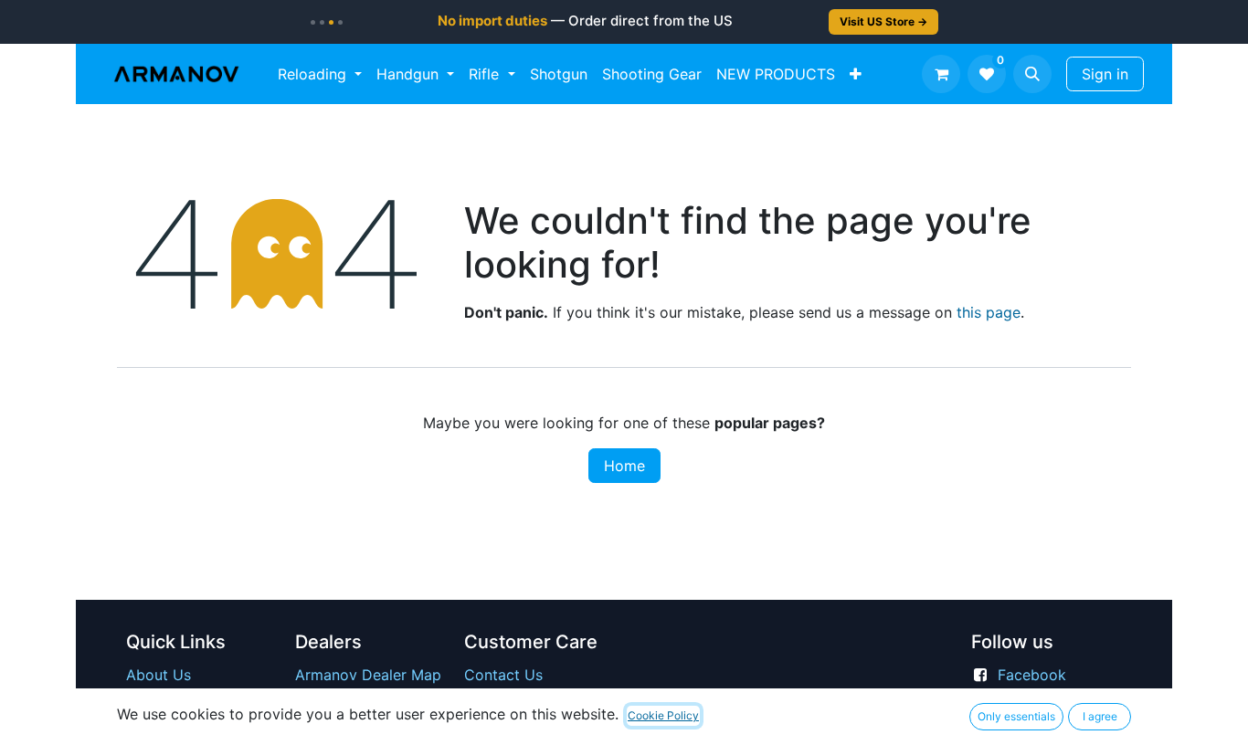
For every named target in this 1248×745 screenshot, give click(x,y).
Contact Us (503, 675)
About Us (158, 675)
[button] (1032, 74)
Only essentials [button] (1016, 716)
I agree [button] (1100, 716)
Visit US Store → (883, 21)
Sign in (1105, 74)
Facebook (1032, 675)
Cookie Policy (663, 715)
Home (624, 465)
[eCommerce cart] (941, 74)
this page (989, 312)
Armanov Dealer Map (368, 675)
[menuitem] (319, 74)
